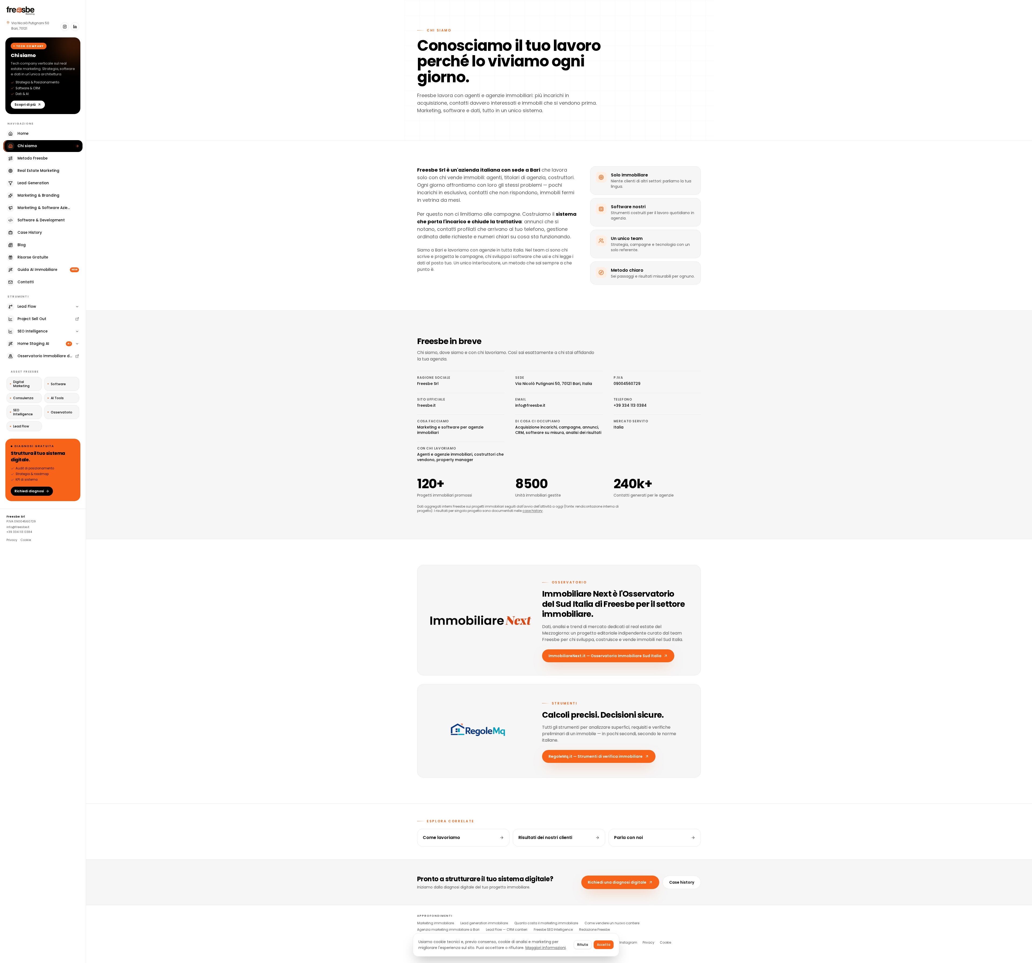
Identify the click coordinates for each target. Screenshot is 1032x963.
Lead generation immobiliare (484, 923)
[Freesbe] (20, 10)
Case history (681, 882)
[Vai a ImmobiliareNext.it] (480, 620)
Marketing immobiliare (435, 923)
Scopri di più (25, 104)
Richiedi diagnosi (29, 491)
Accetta (603, 944)
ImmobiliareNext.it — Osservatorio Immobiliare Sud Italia (605, 655)
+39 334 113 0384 (19, 532)
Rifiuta (582, 944)
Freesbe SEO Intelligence (553, 929)
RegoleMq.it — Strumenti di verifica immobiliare (596, 756)
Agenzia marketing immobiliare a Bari (448, 929)
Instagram (628, 942)
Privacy (11, 540)
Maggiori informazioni (545, 947)
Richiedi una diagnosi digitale (617, 882)
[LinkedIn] (75, 26)
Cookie (25, 540)
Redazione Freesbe (594, 929)
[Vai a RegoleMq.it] (480, 731)
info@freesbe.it (17, 527)
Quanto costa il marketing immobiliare (546, 923)
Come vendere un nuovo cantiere (612, 923)
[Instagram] (64, 26)
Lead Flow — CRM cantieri (506, 929)
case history (532, 510)
